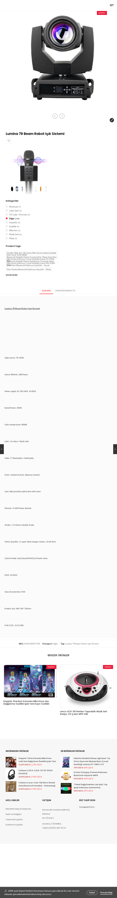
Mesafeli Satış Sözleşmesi (18, 808)
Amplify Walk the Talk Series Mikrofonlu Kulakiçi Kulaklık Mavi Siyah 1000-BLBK (31, 253)
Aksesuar (13, 206)
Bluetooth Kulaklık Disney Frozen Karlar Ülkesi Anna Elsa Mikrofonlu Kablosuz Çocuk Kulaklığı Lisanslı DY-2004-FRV (32, 257)
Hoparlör (13, 222)
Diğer (12, 218)
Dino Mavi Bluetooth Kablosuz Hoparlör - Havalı (28, 265)
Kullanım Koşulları (14, 824)
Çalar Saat (14, 210)
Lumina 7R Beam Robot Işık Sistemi (81, 643)
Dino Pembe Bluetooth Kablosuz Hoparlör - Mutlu (29, 269)
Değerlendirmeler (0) (65, 290)
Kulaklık (12, 226)
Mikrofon (13, 230)
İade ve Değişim (14, 814)
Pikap (11, 238)
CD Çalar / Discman (18, 214)
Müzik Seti (14, 234)
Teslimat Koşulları (14, 819)
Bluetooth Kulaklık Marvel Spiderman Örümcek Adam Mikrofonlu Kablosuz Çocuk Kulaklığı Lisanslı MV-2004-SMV (31, 261)
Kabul (92, 892)
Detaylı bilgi (106, 892)
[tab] (46, 290)
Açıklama (46, 290)
